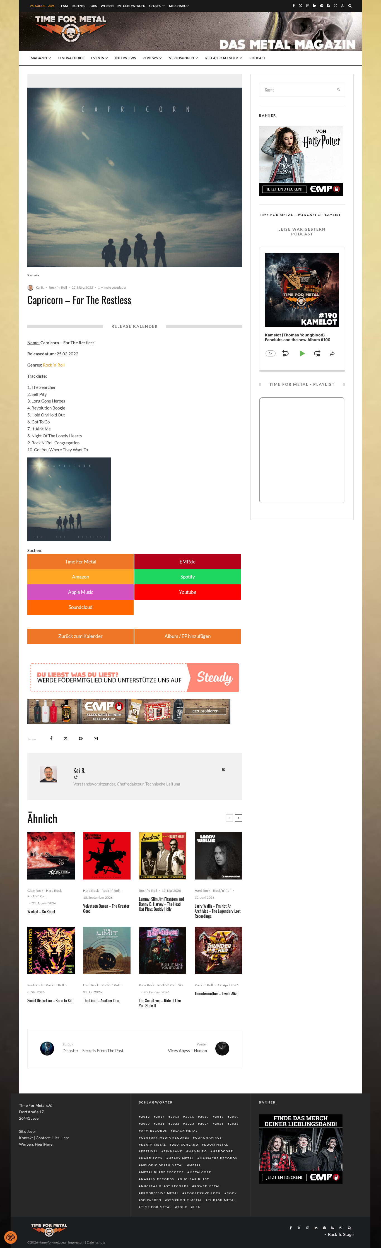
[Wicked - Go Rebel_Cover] (51, 856)
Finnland (173, 1151)
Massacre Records (218, 1158)
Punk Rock (35, 985)
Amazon (80, 577)
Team (63, 6)
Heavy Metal (181, 1158)
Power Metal (207, 1186)
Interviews (125, 58)
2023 (189, 1123)
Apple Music (80, 592)
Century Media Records (165, 1137)
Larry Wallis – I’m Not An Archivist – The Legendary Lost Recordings (218, 910)
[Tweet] (66, 738)
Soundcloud (81, 607)
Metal (195, 1165)
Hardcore (223, 1151)
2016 (189, 1116)
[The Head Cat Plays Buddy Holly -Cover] (162, 856)
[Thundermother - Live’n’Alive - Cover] (218, 950)
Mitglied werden (131, 6)
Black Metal (185, 1130)
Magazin (39, 58)
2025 (219, 1123)
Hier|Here (60, 1137)
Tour (182, 1207)
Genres (155, 6)
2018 (219, 1116)
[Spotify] (321, 5)
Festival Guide (71, 58)
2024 (204, 1123)
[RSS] (328, 5)
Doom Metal (216, 1144)
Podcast (257, 58)
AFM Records (154, 1130)
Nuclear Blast (194, 1179)
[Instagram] (307, 5)
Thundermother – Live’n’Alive (216, 993)
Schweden (151, 1200)
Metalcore (200, 1172)
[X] (300, 5)
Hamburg (198, 1151)
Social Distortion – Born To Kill (49, 1000)
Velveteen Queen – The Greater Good (106, 908)
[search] (339, 89)
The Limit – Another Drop (101, 1000)
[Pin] (81, 738)
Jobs (93, 6)
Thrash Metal (222, 1200)
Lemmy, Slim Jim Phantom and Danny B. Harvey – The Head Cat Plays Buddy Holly (161, 903)
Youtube (187, 592)
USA (196, 1207)
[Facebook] (294, 5)
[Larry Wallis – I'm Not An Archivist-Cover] (218, 856)
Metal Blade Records (162, 1172)
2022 (175, 1123)
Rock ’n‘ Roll (58, 287)
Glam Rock (35, 890)
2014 (160, 1116)
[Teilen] (51, 738)
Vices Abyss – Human (187, 1047)
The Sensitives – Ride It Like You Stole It (160, 1003)
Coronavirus (208, 1137)
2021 (160, 1123)
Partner (78, 6)
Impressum (76, 1242)
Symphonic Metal (184, 1200)
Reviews (150, 58)
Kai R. (40, 287)
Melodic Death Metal (162, 1165)
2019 (234, 1116)
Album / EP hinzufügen (188, 636)
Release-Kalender (221, 58)
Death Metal (153, 1144)
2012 (145, 1116)
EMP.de (188, 562)
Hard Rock (54, 890)
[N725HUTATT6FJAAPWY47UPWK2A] (162, 950)
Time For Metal (80, 562)
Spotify (187, 577)
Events (97, 58)
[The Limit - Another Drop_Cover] (107, 950)
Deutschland (185, 1144)
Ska (180, 985)
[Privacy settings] (10, 1237)
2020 (145, 1123)
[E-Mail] (96, 738)
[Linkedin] (314, 5)
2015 (175, 1116)
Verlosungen (181, 58)
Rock (232, 1193)
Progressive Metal (160, 1193)
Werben (107, 6)
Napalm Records (157, 1179)
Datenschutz (96, 1242)
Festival (149, 1151)
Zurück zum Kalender (80, 636)
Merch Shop (179, 6)
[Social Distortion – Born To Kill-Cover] (51, 950)
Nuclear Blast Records (165, 1186)
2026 (234, 1123)
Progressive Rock (203, 1193)
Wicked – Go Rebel (41, 911)
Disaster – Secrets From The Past (93, 1047)
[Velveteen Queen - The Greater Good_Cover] (107, 856)
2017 (204, 1116)
